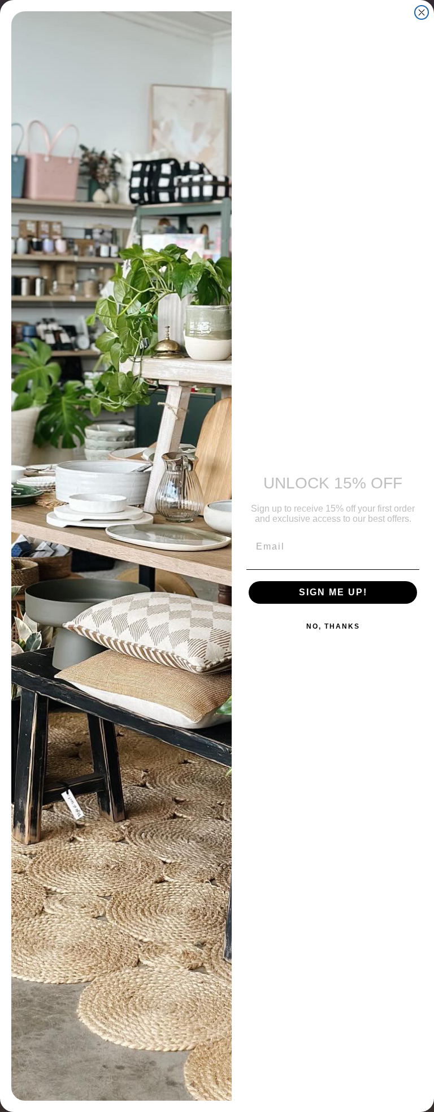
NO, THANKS (333, 626)
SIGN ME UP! (333, 592)
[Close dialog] (421, 12)
